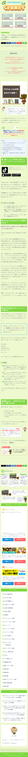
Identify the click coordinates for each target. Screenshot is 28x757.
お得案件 (6, 614)
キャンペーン (7, 625)
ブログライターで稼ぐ (9, 639)
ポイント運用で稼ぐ (9, 651)
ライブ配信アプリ (8, 658)
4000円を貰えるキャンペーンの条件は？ (13, 149)
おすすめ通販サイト (9, 601)
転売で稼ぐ (6, 686)
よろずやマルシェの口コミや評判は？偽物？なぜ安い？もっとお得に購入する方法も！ (14, 719)
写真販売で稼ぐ (8, 662)
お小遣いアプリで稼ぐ (5, 32)
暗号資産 (6, 675)
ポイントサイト (8, 642)
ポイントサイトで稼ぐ (9, 648)
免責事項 (21, 753)
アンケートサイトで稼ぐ (10, 621)
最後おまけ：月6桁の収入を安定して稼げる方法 (14, 153)
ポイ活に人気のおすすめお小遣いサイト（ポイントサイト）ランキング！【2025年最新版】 (14, 714)
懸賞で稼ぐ (6, 672)
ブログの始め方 (8, 635)
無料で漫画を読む (8, 682)
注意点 (7, 151)
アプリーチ (23, 169)
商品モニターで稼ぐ (9, 665)
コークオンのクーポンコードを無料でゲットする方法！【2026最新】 (14, 701)
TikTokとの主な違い (10, 146)
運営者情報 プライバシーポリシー (11, 753)
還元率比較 (8, 644)
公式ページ (20, 539)
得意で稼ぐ (6, 669)
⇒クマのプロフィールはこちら (9, 743)
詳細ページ (8, 539)
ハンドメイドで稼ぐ (9, 632)
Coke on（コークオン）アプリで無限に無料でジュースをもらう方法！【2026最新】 (15, 696)
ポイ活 (5, 655)
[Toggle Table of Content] (24, 141)
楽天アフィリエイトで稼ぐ (10, 679)
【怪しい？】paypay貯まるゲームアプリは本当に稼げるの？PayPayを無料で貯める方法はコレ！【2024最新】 (14, 708)
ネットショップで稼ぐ (9, 628)
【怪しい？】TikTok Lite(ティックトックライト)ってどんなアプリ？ (14, 143)
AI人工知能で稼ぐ (8, 594)
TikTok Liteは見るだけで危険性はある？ (12, 147)
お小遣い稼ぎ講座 (8, 608)
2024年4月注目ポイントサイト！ (15, 57)
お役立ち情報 (7, 611)
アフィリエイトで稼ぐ (9, 618)
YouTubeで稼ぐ (8, 597)
